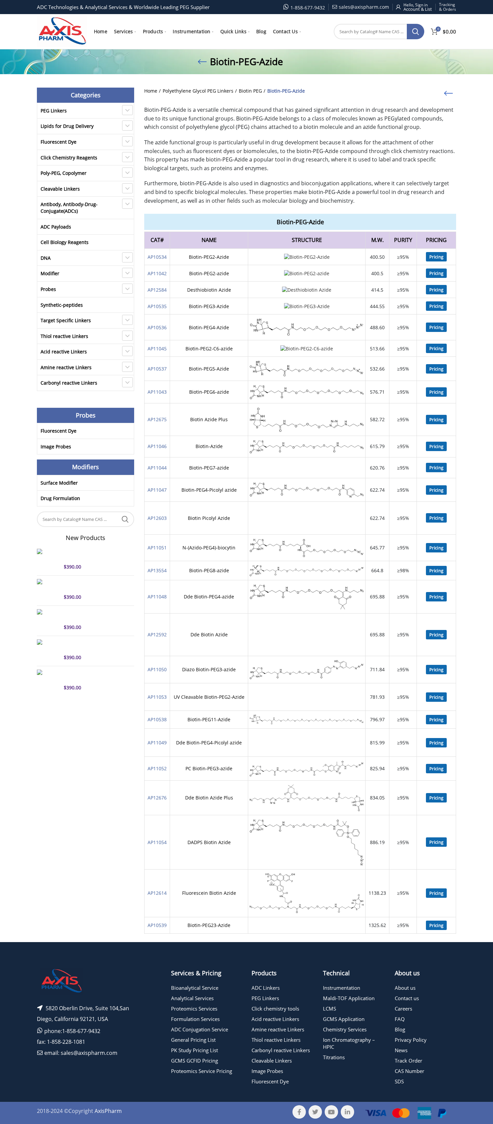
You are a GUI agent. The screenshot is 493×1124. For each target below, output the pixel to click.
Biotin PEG (250, 91)
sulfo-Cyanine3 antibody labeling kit (91, 645)
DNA (46, 258)
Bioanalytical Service (194, 987)
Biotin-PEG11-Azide (208, 719)
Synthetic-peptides (62, 305)
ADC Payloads (56, 227)
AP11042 (157, 273)
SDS (399, 1081)
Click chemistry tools (275, 1008)
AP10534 (157, 257)
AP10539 (157, 925)
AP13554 (157, 570)
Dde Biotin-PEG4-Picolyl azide (209, 742)
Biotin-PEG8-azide (209, 570)
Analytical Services (192, 998)
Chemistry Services (345, 1029)
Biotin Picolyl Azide (209, 518)
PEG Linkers (54, 110)
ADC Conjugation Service (199, 1029)
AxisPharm (108, 1111)
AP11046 (157, 446)
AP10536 (157, 327)
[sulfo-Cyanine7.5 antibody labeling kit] (48, 620)
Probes (48, 289)
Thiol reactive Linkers (64, 336)
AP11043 (157, 392)
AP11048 (157, 596)
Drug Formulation (60, 498)
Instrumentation (341, 987)
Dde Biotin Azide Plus (209, 797)
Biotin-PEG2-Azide (209, 257)
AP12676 (157, 797)
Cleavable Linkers (60, 189)
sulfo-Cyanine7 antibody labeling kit (91, 585)
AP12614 (157, 893)
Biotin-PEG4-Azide (209, 327)
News (401, 1050)
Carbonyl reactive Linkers (69, 383)
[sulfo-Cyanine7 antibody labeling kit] (48, 589)
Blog (400, 1029)
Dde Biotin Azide (209, 634)
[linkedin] (347, 1112)
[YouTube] (331, 1112)
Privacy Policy (411, 1039)
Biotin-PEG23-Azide (208, 925)
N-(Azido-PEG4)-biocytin (208, 547)
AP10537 (157, 368)
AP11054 (157, 842)
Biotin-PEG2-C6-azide (209, 348)
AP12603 (157, 518)
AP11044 (157, 468)
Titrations (334, 1057)
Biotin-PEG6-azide (209, 392)
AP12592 (157, 634)
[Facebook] (299, 1112)
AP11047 (157, 490)
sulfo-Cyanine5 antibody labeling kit (91, 555)
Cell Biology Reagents (65, 242)
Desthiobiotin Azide (209, 290)
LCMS (329, 1008)
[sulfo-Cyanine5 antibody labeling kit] (48, 559)
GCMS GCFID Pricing (194, 1060)
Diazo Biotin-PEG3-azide (209, 669)
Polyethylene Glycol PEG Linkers (198, 91)
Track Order (408, 1060)
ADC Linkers (266, 987)
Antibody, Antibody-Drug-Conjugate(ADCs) (69, 207)
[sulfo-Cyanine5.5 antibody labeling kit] (48, 680)
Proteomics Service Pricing (201, 1071)
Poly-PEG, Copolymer (64, 173)
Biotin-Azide (209, 446)
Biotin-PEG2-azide (209, 273)
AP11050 (157, 669)
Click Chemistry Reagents (69, 157)
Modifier (50, 273)
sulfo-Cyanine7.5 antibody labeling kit (93, 615)
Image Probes (56, 446)
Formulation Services (195, 1019)
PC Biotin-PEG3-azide (208, 768)
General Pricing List (193, 1039)
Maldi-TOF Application (349, 998)
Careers (403, 1008)
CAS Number (409, 1071)
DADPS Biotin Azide (209, 842)
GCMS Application (344, 1019)
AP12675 (157, 419)
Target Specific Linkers (66, 320)
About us (405, 987)
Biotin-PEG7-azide (209, 468)
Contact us (407, 998)
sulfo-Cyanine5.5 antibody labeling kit (93, 676)
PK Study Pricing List (194, 1050)
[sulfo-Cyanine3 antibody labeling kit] (48, 650)
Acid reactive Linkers (64, 351)
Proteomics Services (194, 1008)
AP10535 (157, 306)
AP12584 (157, 290)
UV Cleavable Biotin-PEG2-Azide (209, 697)
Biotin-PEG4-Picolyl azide (209, 490)
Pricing (436, 257)
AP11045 (157, 348)
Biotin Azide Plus (209, 419)
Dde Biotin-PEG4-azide (209, 596)
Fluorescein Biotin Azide (209, 893)
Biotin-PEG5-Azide (209, 368)
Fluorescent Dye (58, 142)
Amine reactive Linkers (66, 367)
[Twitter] (315, 1112)
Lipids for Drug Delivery (67, 126)
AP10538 (157, 719)
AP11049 (157, 742)
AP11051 (157, 547)
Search (415, 31)
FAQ (400, 1019)
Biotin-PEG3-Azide (209, 306)
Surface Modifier (59, 483)
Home (150, 91)
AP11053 (157, 697)
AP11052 (157, 768)
